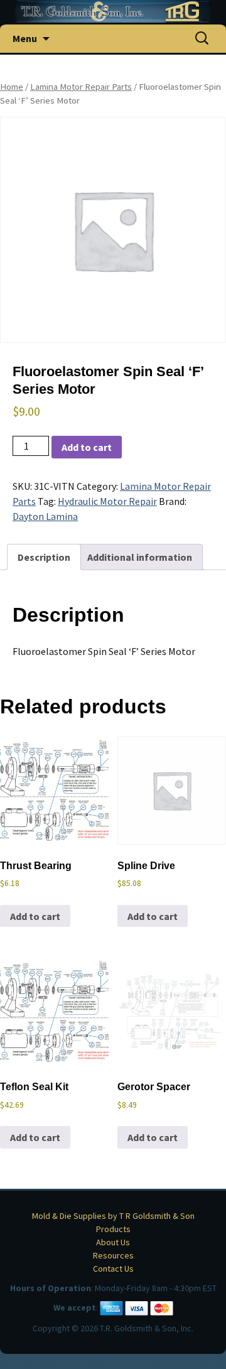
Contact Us (113, 1268)
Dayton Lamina (45, 516)
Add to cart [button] (35, 916)
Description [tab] (44, 557)
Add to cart (87, 447)
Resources (113, 1255)
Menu (25, 38)
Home (11, 86)
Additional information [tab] (139, 557)
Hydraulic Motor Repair (107, 501)
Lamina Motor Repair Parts (81, 86)
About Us (113, 1242)
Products (113, 1229)
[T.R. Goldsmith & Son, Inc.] (113, 11)
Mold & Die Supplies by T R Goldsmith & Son (113, 1215)
